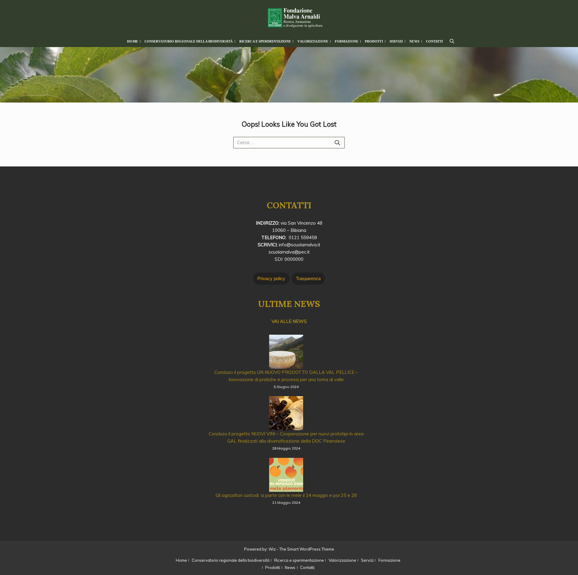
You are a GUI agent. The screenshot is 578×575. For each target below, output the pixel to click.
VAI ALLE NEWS (289, 321)
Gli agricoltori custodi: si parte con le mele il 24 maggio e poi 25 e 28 (286, 495)
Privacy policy (271, 278)
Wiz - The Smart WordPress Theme (301, 549)
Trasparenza (308, 278)
